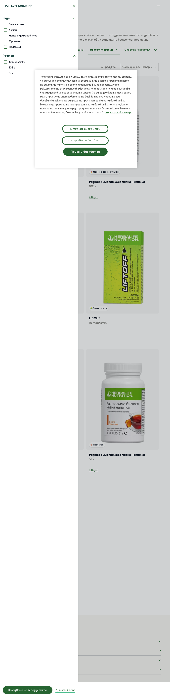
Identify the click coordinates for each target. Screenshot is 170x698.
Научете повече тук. (118, 112)
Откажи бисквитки (85, 128)
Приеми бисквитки (85, 151)
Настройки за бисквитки (85, 140)
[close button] (74, 6)
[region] (86, 119)
